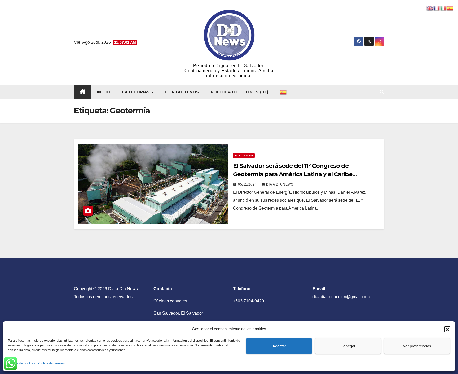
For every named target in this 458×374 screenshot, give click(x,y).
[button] (447, 329)
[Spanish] (283, 92)
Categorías (136, 92)
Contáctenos (182, 92)
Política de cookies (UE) (239, 92)
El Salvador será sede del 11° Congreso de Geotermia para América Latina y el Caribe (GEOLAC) (292, 174)
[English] (429, 8)
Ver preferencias (417, 346)
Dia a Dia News (279, 184)
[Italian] (443, 8)
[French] (436, 8)
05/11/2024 (248, 184)
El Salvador (244, 155)
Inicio (103, 92)
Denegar (348, 346)
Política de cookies (21, 363)
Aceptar (279, 346)
